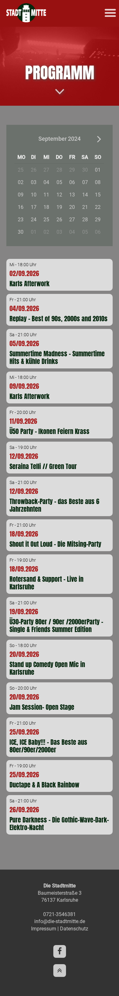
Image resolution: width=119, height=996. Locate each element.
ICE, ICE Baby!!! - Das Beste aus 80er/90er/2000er (48, 746)
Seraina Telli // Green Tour (43, 466)
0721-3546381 (59, 914)
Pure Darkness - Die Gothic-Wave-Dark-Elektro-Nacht (59, 823)
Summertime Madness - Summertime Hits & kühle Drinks (57, 357)
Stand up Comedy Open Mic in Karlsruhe (47, 668)
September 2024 (59, 138)
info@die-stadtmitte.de (59, 921)
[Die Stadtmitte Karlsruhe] (26, 21)
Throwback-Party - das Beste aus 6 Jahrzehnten (54, 505)
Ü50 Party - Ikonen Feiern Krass (49, 431)
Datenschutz (74, 929)
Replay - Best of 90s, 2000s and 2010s (59, 319)
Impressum (43, 929)
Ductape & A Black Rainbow (44, 785)
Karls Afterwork (30, 283)
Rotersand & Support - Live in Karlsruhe (46, 583)
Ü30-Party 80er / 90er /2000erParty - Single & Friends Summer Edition (56, 625)
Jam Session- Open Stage (42, 707)
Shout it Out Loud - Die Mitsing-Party (55, 544)
